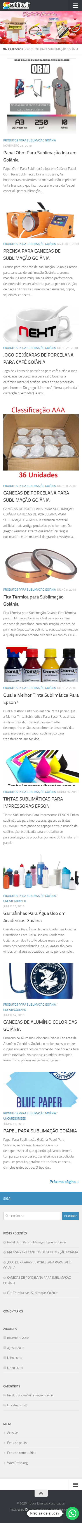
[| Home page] (21, 5)
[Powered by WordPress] (26, 1509)
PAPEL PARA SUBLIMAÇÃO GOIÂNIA (40, 1131)
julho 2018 (14, 1358)
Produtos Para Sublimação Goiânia (29, 140)
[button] (72, 1513)
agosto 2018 (15, 1348)
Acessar (12, 1433)
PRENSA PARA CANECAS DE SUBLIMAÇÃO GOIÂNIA (42, 1252)
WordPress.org (17, 1463)
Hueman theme (62, 1509)
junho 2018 (15, 1368)
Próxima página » (64, 1181)
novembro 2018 (18, 1338)
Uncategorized (14, 901)
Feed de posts (17, 1443)
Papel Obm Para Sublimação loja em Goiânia (36, 1242)
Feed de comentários (21, 1453)
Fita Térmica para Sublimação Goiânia (32, 1293)
